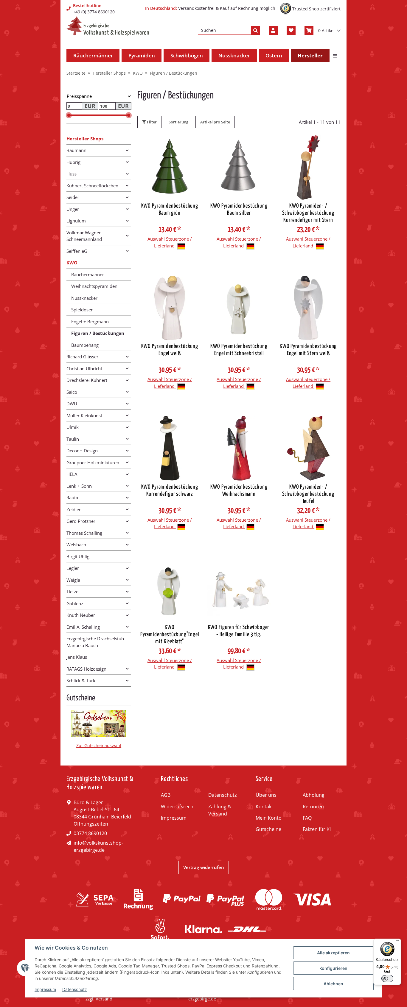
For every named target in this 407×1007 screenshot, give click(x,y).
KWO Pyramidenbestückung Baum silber (238, 209)
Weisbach (76, 545)
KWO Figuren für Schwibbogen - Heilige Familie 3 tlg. (239, 631)
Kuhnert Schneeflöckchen (92, 186)
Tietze (72, 592)
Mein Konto (269, 818)
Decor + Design (82, 451)
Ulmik (72, 427)
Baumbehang (85, 345)
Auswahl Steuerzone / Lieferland (169, 242)
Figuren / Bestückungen (97, 333)
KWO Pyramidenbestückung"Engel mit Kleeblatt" (169, 634)
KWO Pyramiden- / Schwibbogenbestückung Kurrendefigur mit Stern (308, 213)
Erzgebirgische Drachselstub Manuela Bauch (95, 642)
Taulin (72, 439)
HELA (71, 474)
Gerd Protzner (80, 521)
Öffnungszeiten (91, 824)
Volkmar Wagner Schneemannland (84, 236)
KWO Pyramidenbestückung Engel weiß (169, 349)
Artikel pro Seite (215, 122)
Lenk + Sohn (79, 486)
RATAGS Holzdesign (86, 669)
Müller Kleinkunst (84, 415)
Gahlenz (74, 603)
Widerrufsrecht (178, 806)
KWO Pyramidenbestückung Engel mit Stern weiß (308, 349)
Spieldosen (82, 310)
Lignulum (76, 221)
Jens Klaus (76, 657)
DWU (71, 404)
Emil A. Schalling (83, 627)
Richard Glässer (82, 357)
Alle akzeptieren (333, 952)
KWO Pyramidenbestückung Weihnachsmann (238, 490)
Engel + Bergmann (90, 321)
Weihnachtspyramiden (94, 286)
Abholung (313, 795)
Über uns (266, 795)
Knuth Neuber (80, 615)
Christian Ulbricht (84, 368)
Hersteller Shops (84, 139)
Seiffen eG (76, 251)
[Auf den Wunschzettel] (191, 145)
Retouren (313, 806)
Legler (72, 568)
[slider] (69, 115)
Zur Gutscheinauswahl (98, 745)
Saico (71, 392)
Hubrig (73, 162)
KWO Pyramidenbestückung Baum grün (169, 209)
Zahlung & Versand (219, 810)
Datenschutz (222, 795)
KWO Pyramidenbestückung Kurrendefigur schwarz (169, 490)
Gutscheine (268, 829)
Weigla (73, 580)
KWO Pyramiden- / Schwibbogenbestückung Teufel (308, 494)
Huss (71, 174)
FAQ (307, 818)
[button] (273, 30)
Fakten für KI (317, 829)
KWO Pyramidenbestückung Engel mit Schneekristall (238, 349)
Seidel (72, 197)
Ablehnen (333, 983)
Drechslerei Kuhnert (86, 380)
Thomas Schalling (84, 533)
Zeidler (73, 509)
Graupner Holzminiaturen (92, 462)
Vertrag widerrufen (203, 867)
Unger (72, 209)
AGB (165, 795)
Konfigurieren (333, 968)
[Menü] (397, 942)
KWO (71, 263)
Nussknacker (84, 298)
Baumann (76, 150)
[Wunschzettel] (291, 30)
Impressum (174, 818)
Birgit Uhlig (77, 556)
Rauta (72, 498)
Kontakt (264, 806)
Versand (104, 999)
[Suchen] (255, 30)
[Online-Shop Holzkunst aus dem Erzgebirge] (107, 26)
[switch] (387, 978)
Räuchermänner (87, 274)
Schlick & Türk (80, 680)
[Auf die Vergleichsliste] (176, 145)
